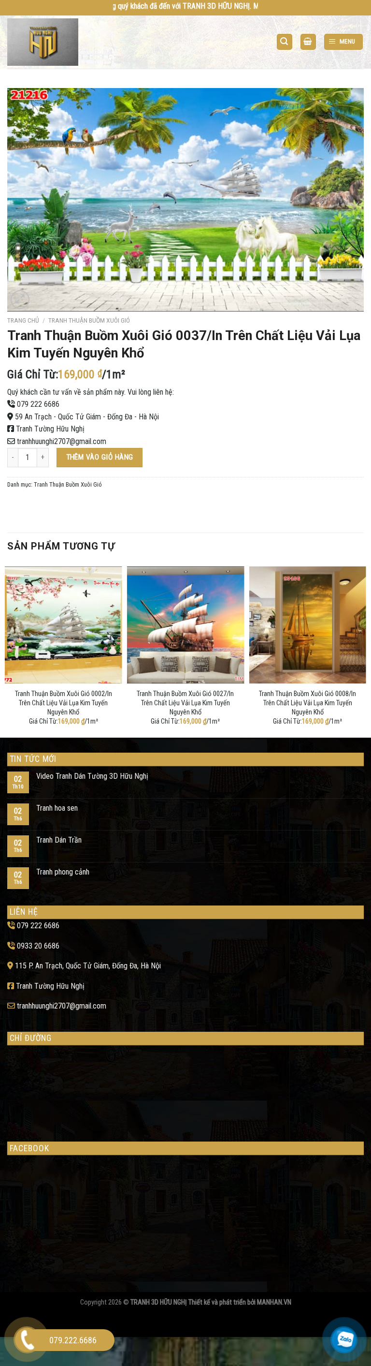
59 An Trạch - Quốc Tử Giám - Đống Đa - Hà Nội (87, 416)
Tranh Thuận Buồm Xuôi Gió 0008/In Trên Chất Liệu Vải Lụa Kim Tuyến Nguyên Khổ (307, 703)
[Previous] (7, 650)
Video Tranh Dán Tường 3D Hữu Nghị (92, 776)
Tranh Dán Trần (59, 840)
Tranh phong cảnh (62, 871)
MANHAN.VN (274, 1302)
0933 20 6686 (38, 945)
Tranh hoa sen (57, 808)
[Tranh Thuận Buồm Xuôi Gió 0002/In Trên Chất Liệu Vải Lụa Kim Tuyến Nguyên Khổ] (63, 625)
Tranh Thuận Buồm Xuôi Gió (89, 320)
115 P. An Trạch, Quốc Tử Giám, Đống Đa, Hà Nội (88, 965)
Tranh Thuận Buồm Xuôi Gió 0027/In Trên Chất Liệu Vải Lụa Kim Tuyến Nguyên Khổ (185, 703)
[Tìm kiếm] (284, 42)
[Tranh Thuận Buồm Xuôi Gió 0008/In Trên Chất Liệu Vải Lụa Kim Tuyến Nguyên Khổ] (307, 625)
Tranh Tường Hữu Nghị (50, 428)
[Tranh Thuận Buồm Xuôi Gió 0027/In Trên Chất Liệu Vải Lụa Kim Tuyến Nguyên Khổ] (185, 625)
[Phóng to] (20, 299)
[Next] (363, 650)
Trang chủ (23, 320)
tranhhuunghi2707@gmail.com (61, 441)
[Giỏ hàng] (308, 42)
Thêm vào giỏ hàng (99, 457)
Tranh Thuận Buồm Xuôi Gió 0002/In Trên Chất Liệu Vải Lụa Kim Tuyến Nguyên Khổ (63, 703)
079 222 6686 (38, 404)
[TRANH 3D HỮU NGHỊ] (45, 42)
